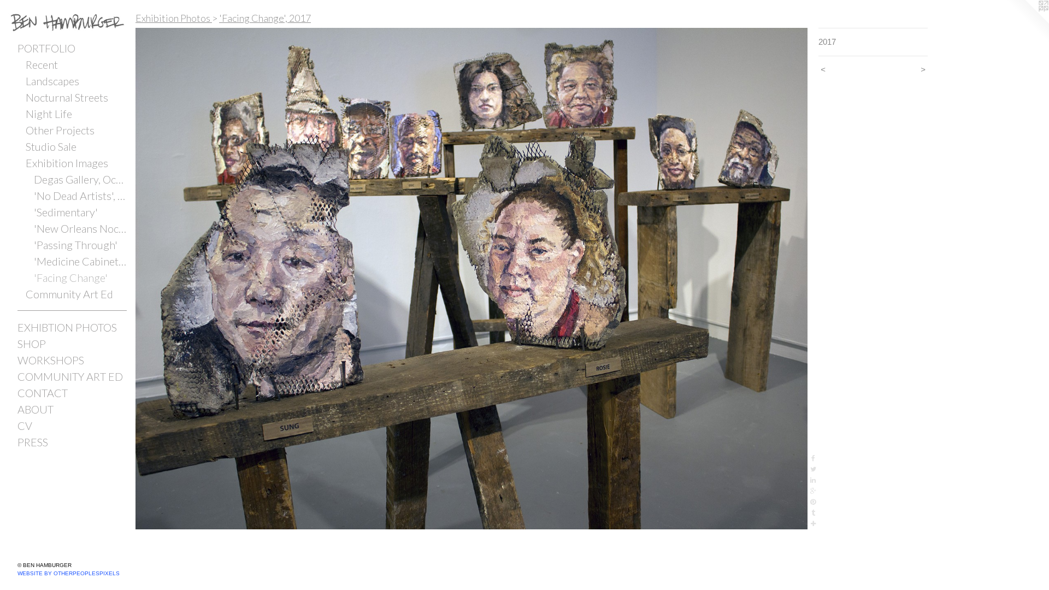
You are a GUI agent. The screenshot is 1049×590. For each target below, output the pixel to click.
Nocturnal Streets (67, 97)
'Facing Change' (71, 277)
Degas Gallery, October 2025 (80, 179)
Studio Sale (51, 146)
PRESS (32, 442)
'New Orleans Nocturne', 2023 (80, 228)
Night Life (49, 113)
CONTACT (42, 392)
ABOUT (35, 409)
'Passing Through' (75, 244)
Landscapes (52, 80)
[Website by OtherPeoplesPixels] (1027, 22)
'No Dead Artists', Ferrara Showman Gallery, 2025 (80, 195)
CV (24, 425)
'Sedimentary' (66, 212)
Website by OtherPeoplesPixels (68, 573)
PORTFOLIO (46, 48)
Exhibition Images (67, 162)
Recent (42, 64)
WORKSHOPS (50, 360)
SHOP (31, 343)
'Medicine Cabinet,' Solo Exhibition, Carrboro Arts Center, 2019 (80, 261)
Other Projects (60, 130)
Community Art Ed (69, 293)
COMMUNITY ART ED (70, 376)
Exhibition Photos (173, 18)
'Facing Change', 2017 (265, 18)
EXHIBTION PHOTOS (67, 327)
